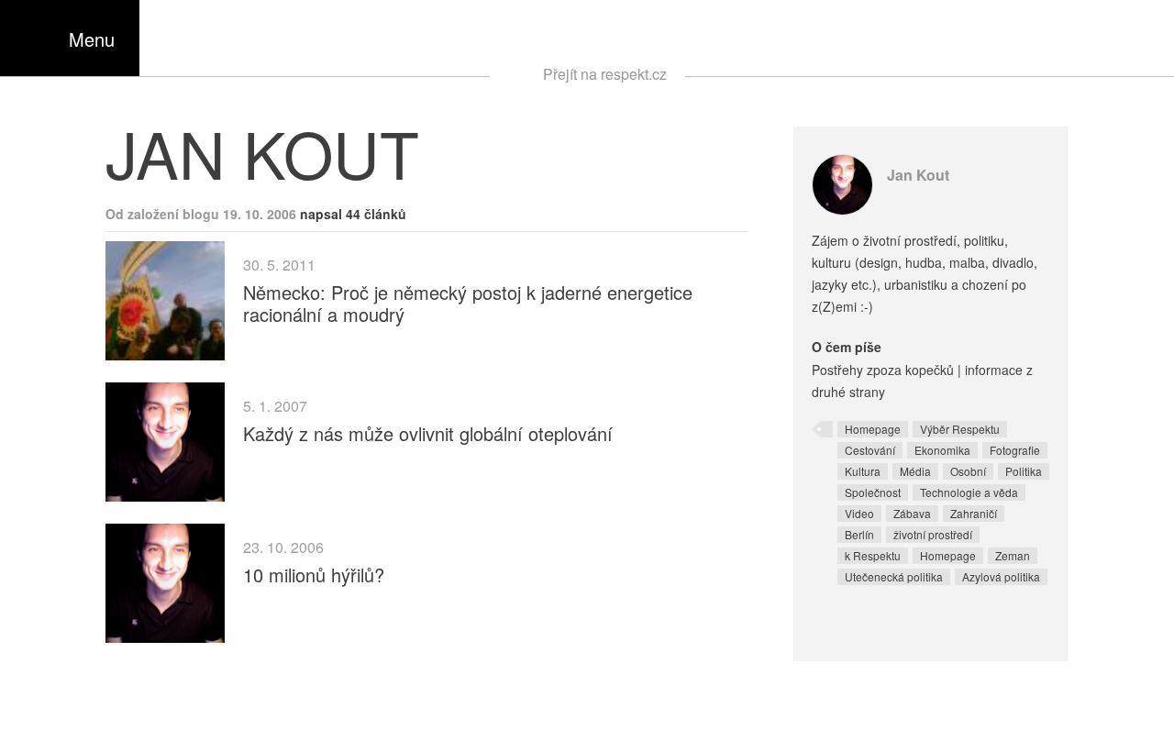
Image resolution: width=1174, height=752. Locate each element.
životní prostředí (932, 534)
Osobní (968, 471)
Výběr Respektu (960, 429)
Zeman (1012, 555)
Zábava (912, 513)
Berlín (859, 534)
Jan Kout (918, 174)
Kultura (862, 471)
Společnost (873, 492)
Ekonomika (942, 450)
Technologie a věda (969, 492)
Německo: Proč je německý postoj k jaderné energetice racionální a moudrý (467, 303)
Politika (1023, 471)
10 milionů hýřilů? (313, 574)
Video (859, 513)
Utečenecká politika (894, 576)
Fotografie (1015, 450)
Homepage (873, 429)
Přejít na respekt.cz (605, 73)
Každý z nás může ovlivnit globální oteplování (428, 433)
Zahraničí (973, 513)
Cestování (870, 450)
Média (915, 471)
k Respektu (873, 555)
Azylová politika (1001, 576)
